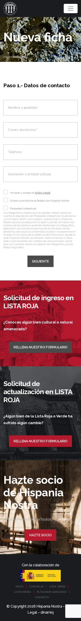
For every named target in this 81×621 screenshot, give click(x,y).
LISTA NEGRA (22, 591)
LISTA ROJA (36, 586)
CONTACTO (42, 597)
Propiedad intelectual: (23, 208)
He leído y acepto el (30, 192)
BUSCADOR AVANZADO (52, 591)
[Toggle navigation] (71, 8)
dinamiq (46, 612)
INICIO (19, 586)
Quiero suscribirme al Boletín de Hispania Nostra (39, 200)
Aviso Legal (42, 192)
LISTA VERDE (57, 586)
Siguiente (40, 261)
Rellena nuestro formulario (41, 347)
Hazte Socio (40, 535)
